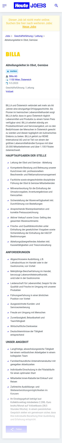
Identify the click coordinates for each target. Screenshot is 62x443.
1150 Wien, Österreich (20, 79)
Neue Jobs (29, 26)
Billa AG (13, 76)
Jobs (7, 36)
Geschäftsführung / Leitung (28, 36)
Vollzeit (9, 91)
